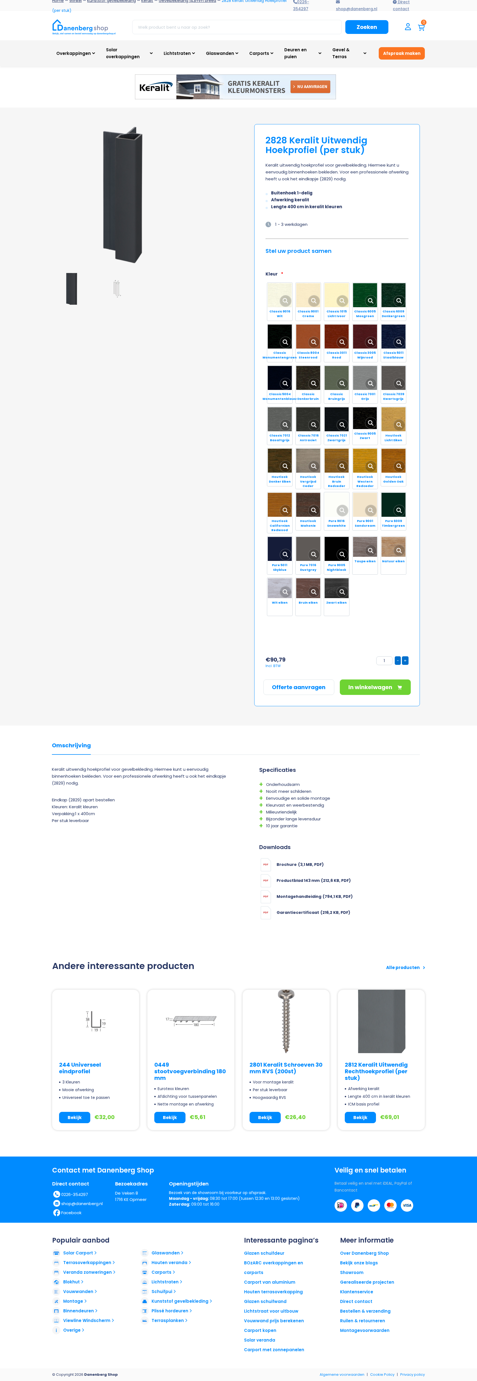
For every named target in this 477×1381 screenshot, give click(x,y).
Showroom (352, 1272)
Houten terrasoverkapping (273, 1292)
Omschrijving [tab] (71, 745)
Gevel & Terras (340, 53)
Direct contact (356, 1301)
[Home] (84, 27)
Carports (259, 53)
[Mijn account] (408, 27)
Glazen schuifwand (265, 1301)
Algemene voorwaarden (342, 1374)
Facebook (71, 1213)
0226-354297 (74, 1194)
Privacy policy (412, 1374)
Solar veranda (259, 1340)
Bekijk (75, 1117)
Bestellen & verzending (365, 1311)
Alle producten (403, 967)
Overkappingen (73, 53)
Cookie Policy (382, 1374)
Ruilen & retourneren (362, 1321)
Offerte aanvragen (298, 687)
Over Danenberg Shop (364, 1253)
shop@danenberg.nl (82, 1203)
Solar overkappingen (123, 53)
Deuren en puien (295, 53)
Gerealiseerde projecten (367, 1282)
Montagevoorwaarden (364, 1330)
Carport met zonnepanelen (274, 1350)
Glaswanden (220, 53)
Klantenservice (356, 1292)
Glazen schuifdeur (264, 1253)
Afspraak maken (401, 53)
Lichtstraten (177, 53)
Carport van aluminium (269, 1282)
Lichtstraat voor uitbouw (271, 1311)
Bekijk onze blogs (359, 1263)
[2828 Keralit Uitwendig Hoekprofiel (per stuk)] (126, 195)
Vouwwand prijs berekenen (274, 1321)
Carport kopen (260, 1330)
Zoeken (367, 27)
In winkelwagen (370, 687)
